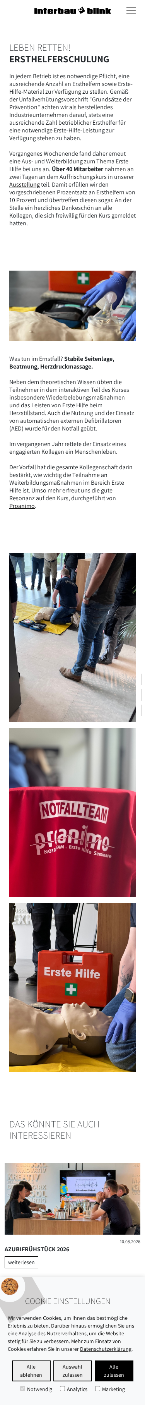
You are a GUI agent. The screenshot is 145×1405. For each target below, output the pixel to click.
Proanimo (22, 506)
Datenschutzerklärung (105, 1348)
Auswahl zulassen (73, 1370)
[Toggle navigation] (131, 10)
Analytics (77, 1389)
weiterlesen (21, 1262)
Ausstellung (24, 184)
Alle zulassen (114, 1370)
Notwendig (39, 1389)
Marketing (113, 1389)
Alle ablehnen (31, 1370)
